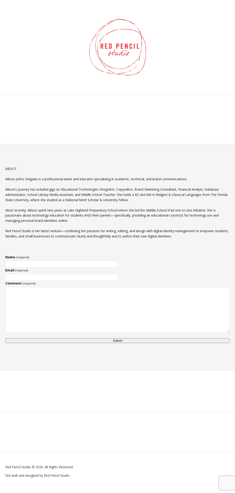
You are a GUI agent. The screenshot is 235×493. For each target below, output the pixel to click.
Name (17, 257)
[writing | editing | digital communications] (117, 47)
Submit (117, 340)
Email (16, 270)
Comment (20, 283)
